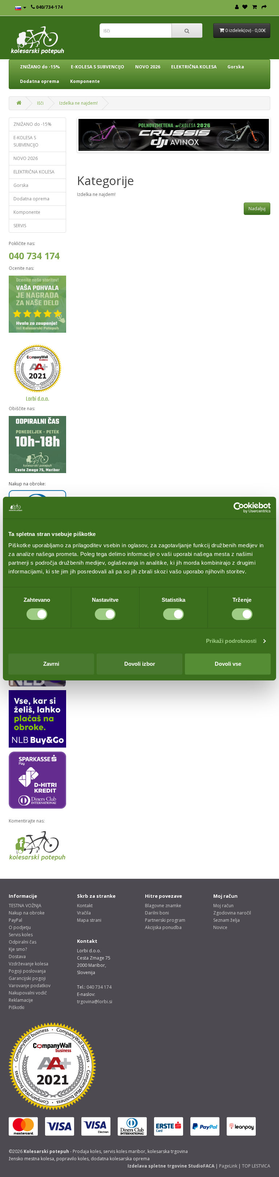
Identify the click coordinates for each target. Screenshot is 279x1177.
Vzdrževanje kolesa (28, 964)
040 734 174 (34, 255)
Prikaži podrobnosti (231, 641)
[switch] (105, 614)
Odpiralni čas (22, 942)
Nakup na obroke (27, 913)
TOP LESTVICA (256, 1166)
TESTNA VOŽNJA (25, 905)
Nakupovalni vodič (28, 993)
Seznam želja (226, 920)
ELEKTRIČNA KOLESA (194, 67)
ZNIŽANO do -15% (40, 67)
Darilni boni (157, 913)
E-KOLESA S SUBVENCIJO (97, 67)
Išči (40, 103)
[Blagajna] (264, 7)
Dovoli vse (228, 664)
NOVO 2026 (147, 67)
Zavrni (51, 664)
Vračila (84, 913)
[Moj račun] (237, 7)
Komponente (85, 81)
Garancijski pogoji (27, 978)
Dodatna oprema (39, 81)
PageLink (228, 1166)
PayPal (15, 920)
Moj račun (223, 905)
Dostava (17, 956)
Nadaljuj (257, 208)
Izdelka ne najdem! (78, 103)
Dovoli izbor (139, 664)
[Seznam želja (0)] (244, 7)
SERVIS (19, 226)
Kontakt (85, 905)
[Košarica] (254, 7)
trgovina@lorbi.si (94, 1001)
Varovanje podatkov (29, 985)
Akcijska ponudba (163, 927)
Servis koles (21, 935)
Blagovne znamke (163, 905)
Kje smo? (18, 949)
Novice (220, 927)
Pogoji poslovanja (27, 971)
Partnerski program (165, 920)
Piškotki (16, 1007)
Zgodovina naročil (232, 913)
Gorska (235, 67)
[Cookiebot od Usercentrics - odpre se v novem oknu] (239, 507)
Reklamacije (21, 1000)
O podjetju (20, 927)
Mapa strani (89, 920)
